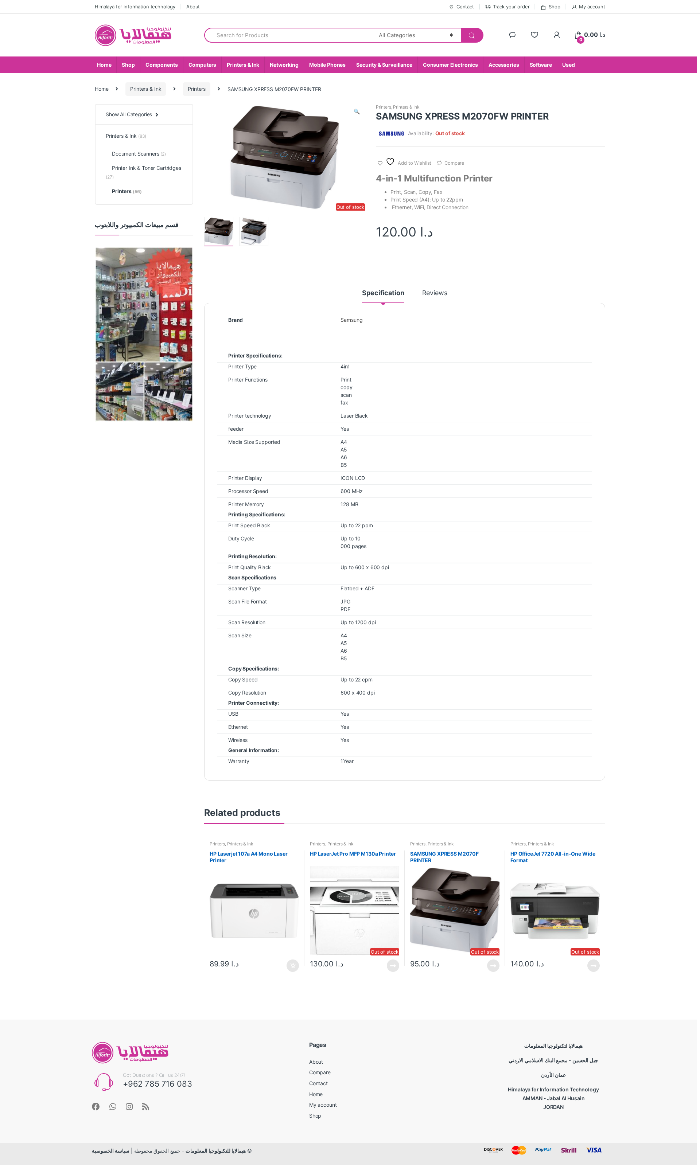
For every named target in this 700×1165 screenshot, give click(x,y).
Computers (202, 65)
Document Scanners (139, 153)
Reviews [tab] (434, 293)
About (193, 6)
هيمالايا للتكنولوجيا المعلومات (216, 1151)
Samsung (351, 320)
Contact (465, 6)
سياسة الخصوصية (110, 1151)
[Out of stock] (218, 231)
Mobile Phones (327, 65)
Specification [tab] (383, 293)
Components (161, 65)
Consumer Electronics (450, 65)
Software (541, 65)
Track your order (511, 6)
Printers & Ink (243, 65)
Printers (197, 89)
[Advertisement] (144, 548)
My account (592, 6)
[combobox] (287, 35)
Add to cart (292, 965)
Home (104, 65)
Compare (454, 163)
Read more (392, 965)
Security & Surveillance (384, 65)
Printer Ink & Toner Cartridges (143, 172)
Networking (284, 65)
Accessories (504, 65)
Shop (554, 6)
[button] (356, 112)
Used (568, 65)
